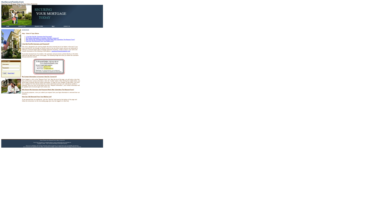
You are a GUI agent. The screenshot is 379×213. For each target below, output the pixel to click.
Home (41, 140)
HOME (7, 26)
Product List (46, 140)
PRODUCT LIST (22, 26)
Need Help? (11, 73)
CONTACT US (67, 26)
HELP (53, 26)
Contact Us (62, 140)
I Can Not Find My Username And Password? (39, 36)
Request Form (52, 140)
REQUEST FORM (39, 26)
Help (58, 140)
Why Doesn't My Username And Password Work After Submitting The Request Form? (50, 39)
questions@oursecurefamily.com (61, 51)
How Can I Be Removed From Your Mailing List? (40, 41)
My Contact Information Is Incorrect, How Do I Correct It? (42, 38)
